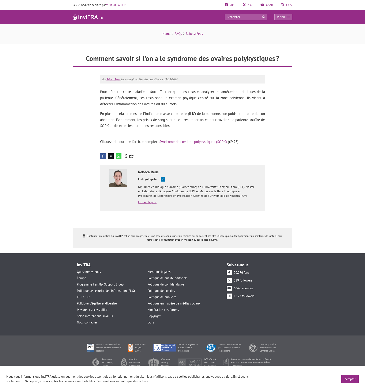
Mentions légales (159, 271)
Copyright (154, 316)
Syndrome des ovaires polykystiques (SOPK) (193, 141)
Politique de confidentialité (166, 284)
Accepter (350, 379)
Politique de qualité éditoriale (168, 278)
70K (231, 5)
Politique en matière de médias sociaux (174, 303)
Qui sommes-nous (89, 271)
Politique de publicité (162, 297)
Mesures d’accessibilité (92, 309)
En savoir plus (147, 202)
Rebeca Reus (194, 34)
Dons (151, 322)
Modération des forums (163, 309)
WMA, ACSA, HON (116, 5)
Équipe (81, 278)
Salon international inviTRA (95, 316)
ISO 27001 (84, 297)
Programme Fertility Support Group (100, 284)
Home (166, 34)
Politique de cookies (161, 290)
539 (249, 5)
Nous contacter (87, 322)
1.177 (288, 5)
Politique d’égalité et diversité (97, 303)
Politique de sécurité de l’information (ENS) (106, 290)
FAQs (178, 34)
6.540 (269, 5)
